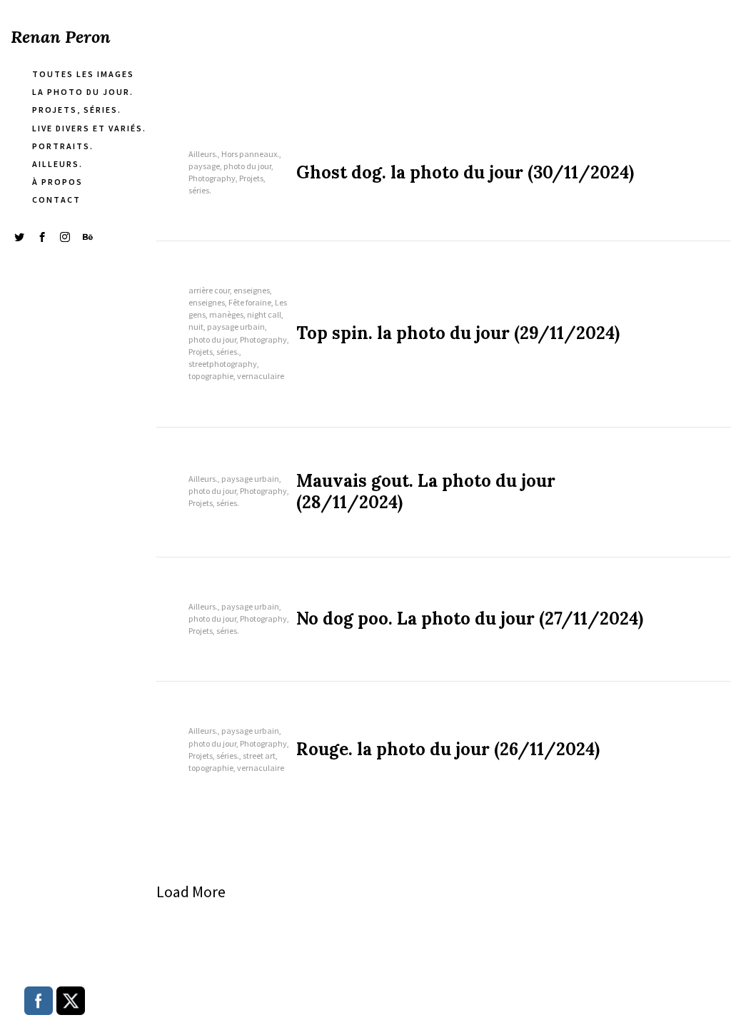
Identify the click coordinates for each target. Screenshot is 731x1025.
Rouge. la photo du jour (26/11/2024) (448, 749)
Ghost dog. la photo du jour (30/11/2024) (465, 172)
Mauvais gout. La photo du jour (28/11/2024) (425, 491)
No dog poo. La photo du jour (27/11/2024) (469, 619)
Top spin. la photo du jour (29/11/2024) (458, 333)
